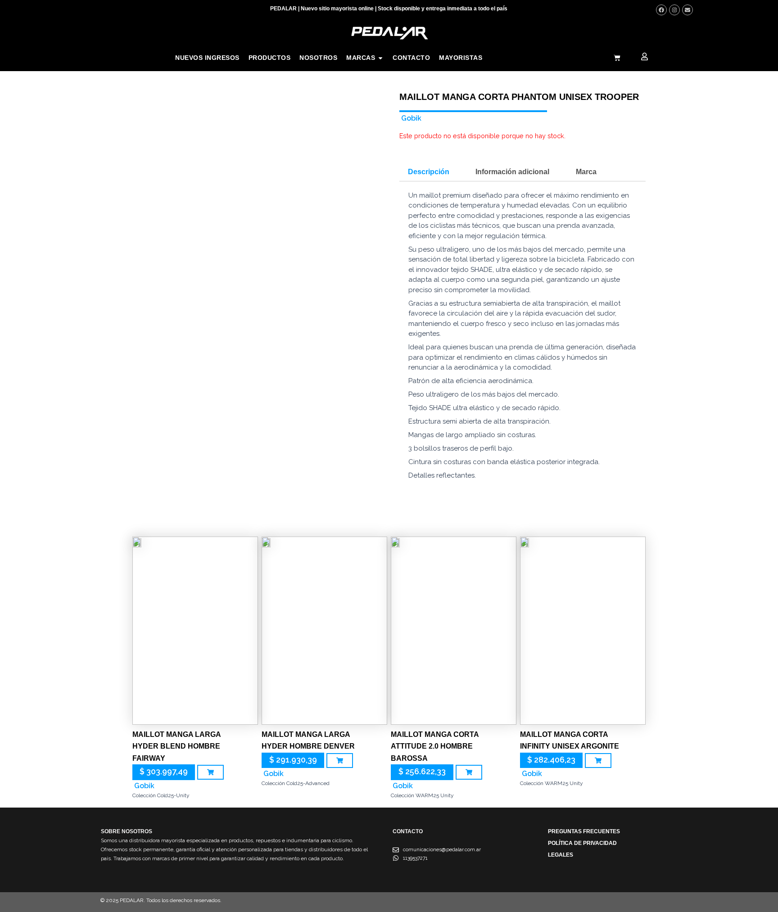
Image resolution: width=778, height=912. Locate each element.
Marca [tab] (586, 172)
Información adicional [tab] (512, 172)
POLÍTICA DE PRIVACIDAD (582, 843)
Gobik (411, 118)
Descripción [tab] (428, 172)
